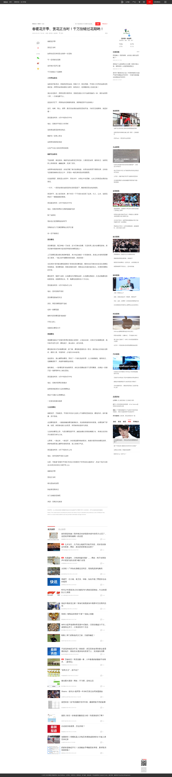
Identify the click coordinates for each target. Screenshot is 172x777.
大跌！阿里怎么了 (119, 293)
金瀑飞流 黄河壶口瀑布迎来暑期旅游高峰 (125, 128)
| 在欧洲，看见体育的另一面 (124, 415)
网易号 (39, 23)
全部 (138, 51)
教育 (124, 421)
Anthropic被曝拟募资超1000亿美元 (123, 331)
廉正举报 (111, 775)
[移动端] (122, 2)
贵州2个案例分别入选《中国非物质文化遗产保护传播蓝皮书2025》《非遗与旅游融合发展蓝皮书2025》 (126, 75)
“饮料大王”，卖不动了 (70, 670)
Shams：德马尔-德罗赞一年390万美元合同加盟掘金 (82, 691)
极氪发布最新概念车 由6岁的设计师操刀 (125, 381)
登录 (150, 2)
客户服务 (84, 775)
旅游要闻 (116, 111)
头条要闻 (116, 147)
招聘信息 (79, 775)
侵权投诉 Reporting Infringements (122, 775)
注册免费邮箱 (157, 2)
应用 (10, 2)
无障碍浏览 (16, 2)
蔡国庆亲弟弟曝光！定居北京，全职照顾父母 (126, 262)
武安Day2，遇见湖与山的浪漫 (122, 138)
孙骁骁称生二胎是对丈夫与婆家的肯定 (124, 254)
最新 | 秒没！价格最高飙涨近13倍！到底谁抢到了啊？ (82, 715)
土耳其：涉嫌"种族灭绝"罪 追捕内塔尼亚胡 (126, 176)
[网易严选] (134, 2)
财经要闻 (116, 275)
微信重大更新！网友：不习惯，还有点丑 (77, 681)
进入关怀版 (23, 2)
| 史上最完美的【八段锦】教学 (123, 400)
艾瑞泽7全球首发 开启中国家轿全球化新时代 (126, 377)
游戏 (114, 421)
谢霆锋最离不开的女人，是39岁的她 (124, 266)
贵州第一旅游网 (53, 33)
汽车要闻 (116, 354)
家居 (119, 421)
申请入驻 (104, 23)
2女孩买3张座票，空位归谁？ (73, 726)
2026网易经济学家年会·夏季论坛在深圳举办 (126, 305)
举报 (106, 33)
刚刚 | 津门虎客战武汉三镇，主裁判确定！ (78, 635)
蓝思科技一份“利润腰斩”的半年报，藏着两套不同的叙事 (83, 702)
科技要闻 (116, 314)
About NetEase (61, 775)
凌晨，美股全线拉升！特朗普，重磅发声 (125, 297)
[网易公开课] (128, 2)
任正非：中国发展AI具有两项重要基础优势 (126, 345)
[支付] (140, 2)
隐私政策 (89, 775)
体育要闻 (116, 191)
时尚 (129, 421)
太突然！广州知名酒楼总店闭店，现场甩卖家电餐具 (82, 568)
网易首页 (6, 2)
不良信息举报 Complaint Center (100, 775)
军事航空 (136, 421)
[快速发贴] (38, 43)
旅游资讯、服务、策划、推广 (126, 40)
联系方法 (73, 775)
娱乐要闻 (116, 237)
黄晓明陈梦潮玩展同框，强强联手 (123, 258)
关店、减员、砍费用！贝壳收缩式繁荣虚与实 (126, 301)
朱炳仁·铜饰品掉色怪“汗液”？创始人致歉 (77, 614)
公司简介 (68, 775)
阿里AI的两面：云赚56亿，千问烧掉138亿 (125, 335)
